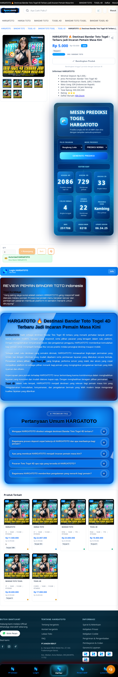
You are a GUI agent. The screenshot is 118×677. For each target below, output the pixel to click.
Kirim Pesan (12, 633)
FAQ (43, 638)
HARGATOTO (8, 20)
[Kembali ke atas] (112, 662)
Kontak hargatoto (50, 629)
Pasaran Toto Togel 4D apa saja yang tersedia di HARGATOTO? (44, 463)
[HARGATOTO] (10, 10)
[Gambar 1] (7, 83)
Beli (41, 251)
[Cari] (27, 10)
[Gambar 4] (38, 83)
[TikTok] (15, 646)
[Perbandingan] (105, 10)
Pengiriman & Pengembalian (96, 638)
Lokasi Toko (47, 634)
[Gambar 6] (17, 94)
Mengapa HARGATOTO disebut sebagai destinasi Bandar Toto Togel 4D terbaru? (52, 431)
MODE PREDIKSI (91, 142)
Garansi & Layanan (91, 647)
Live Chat (105, 673)
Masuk (115, 2)
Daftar (107, 2)
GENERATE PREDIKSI (84, 156)
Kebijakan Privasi (90, 629)
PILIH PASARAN (66, 142)
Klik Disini (79, 95)
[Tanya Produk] (51, 251)
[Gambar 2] (17, 83)
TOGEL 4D (98, 2)
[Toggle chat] (110, 669)
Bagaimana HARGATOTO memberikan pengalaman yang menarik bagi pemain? (52, 473)
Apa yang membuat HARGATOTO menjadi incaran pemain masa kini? (47, 453)
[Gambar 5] (7, 94)
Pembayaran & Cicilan (93, 643)
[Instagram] (9, 646)
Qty (4, 248)
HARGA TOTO (24, 20)
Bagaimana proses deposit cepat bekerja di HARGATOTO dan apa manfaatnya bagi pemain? (53, 442)
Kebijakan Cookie (90, 634)
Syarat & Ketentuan (92, 624)
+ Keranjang (27, 251)
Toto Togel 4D (38, 361)
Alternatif (82, 673)
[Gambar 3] (28, 83)
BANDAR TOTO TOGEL (75, 20)
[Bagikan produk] (112, 38)
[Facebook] (2, 646)
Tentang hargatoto (50, 624)
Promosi (12, 673)
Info (112, 271)
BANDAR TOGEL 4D (99, 20)
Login (36, 673)
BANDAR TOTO (85, 2)
